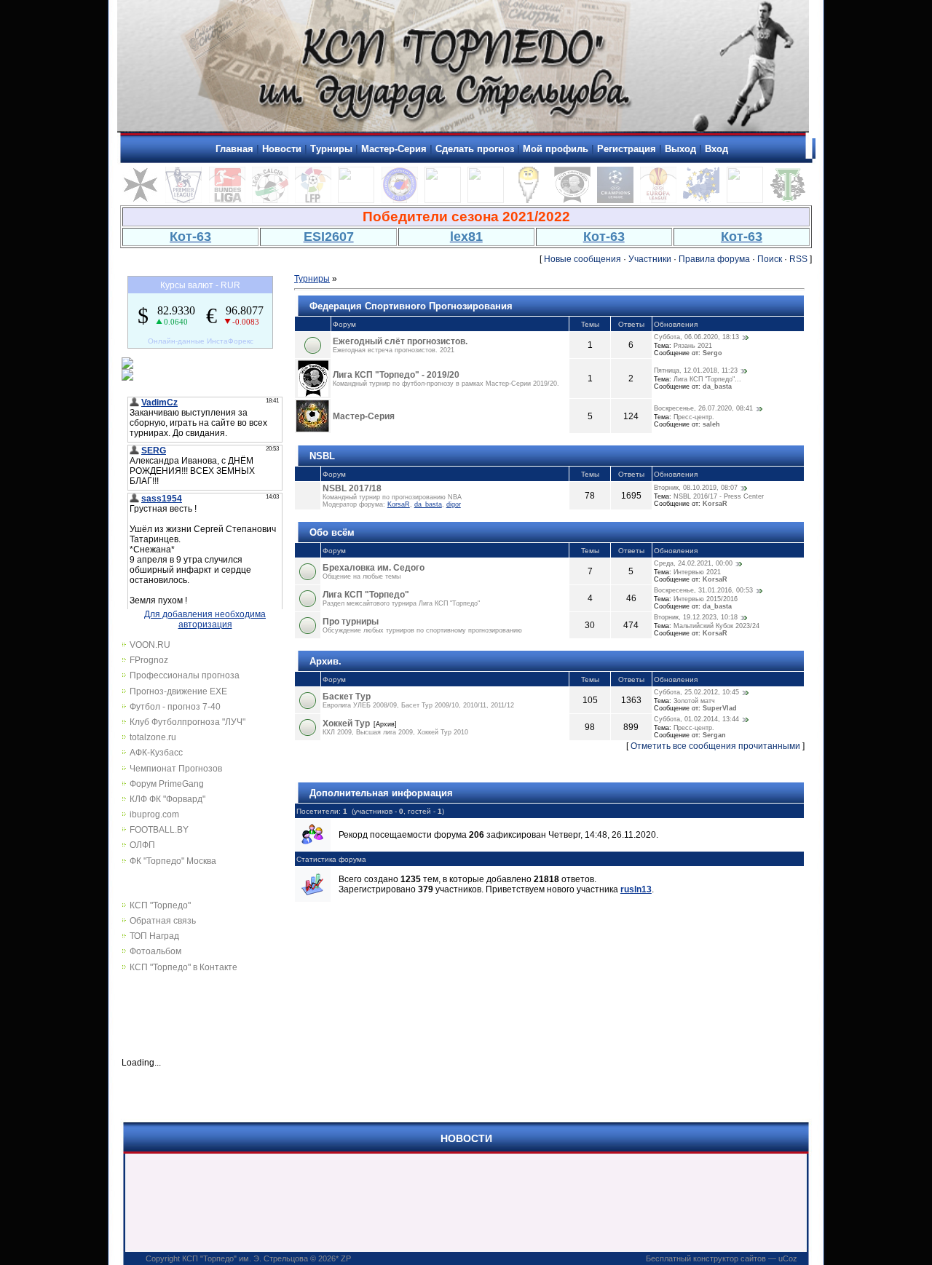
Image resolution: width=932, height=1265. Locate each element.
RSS (798, 259)
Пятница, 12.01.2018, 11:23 (696, 370)
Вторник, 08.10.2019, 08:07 (696, 487)
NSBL (322, 456)
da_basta (717, 386)
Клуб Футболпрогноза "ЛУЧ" (187, 722)
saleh (711, 424)
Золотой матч (694, 701)
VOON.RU (150, 645)
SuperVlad (720, 708)
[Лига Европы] (658, 200)
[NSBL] (745, 200)
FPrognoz (149, 660)
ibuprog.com (154, 814)
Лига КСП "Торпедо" (366, 595)
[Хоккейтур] (356, 200)
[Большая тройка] (442, 200)
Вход (716, 148)
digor (453, 504)
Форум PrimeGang (167, 784)
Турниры (331, 148)
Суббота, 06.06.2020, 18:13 (696, 337)
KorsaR (398, 504)
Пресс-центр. (694, 417)
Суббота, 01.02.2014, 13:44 (696, 719)
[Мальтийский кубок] (140, 200)
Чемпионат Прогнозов (176, 769)
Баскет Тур (347, 696)
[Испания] (313, 200)
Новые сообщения (582, 259)
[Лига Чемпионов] (615, 200)
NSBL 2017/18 (352, 488)
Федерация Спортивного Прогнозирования (411, 306)
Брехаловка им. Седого (373, 568)
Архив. (325, 661)
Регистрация (626, 148)
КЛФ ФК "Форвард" (167, 799)
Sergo (712, 353)
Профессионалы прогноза (185, 675)
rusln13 (636, 889)
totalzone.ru (153, 737)
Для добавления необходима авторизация (205, 619)
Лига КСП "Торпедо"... (707, 379)
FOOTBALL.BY (159, 830)
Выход (680, 148)
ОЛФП (142, 845)
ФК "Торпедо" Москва (173, 861)
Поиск (769, 259)
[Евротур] (701, 200)
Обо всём (332, 532)
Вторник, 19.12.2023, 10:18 (696, 617)
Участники (649, 259)
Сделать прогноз (474, 148)
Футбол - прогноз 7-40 (175, 707)
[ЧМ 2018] (485, 200)
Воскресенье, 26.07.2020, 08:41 (703, 408)
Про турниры (351, 621)
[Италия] (270, 200)
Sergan (714, 735)
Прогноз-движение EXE (178, 691)
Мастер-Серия (394, 148)
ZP (346, 1258)
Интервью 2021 (697, 572)
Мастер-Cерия (364, 416)
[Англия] (183, 200)
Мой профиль (555, 148)
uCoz (787, 1258)
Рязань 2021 (693, 345)
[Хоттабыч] (528, 200)
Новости (281, 148)
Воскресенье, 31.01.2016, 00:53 (703, 590)
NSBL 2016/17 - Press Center (719, 496)
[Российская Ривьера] (400, 200)
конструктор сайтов (729, 1258)
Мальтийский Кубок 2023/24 (716, 626)
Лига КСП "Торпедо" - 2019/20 (396, 375)
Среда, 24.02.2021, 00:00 (693, 563)
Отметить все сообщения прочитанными (715, 746)
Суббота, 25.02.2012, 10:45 (696, 692)
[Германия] (227, 200)
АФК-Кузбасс (156, 753)
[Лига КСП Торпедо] (572, 200)
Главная (234, 148)
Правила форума (714, 259)
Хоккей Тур (346, 723)
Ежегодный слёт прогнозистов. (400, 341)
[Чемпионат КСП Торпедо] (788, 200)
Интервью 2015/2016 (706, 599)
